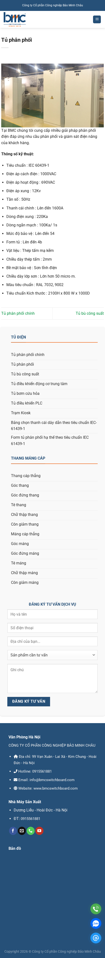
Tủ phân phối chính (18, 313)
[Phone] (95, 908)
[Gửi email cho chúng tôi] (22, 831)
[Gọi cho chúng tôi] (31, 831)
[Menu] (97, 20)
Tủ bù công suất (90, 313)
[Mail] (95, 938)
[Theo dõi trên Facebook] (13, 831)
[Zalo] (95, 923)
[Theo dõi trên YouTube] (39, 831)
